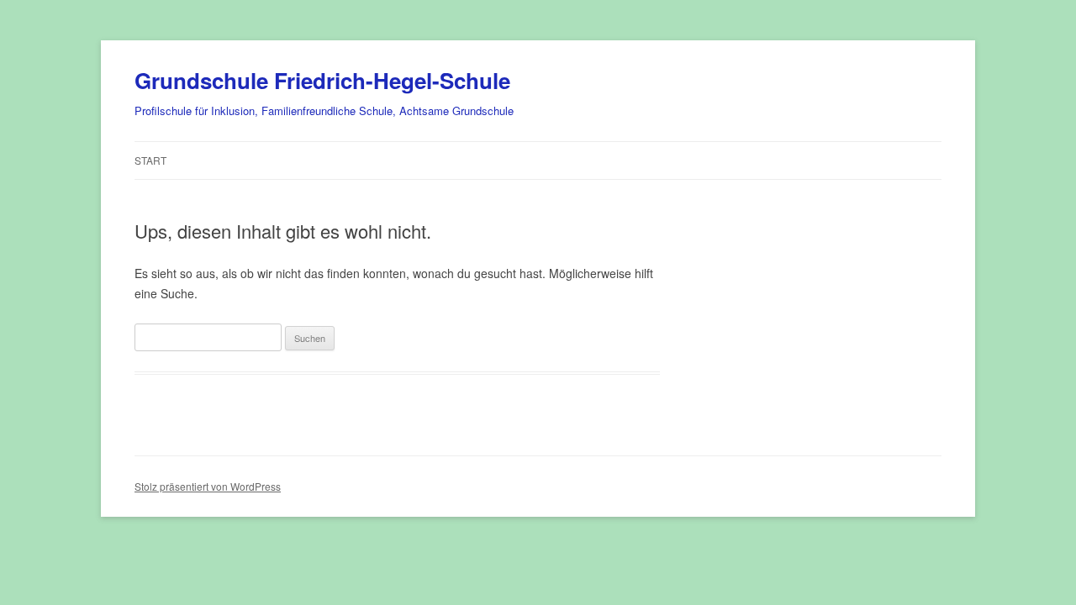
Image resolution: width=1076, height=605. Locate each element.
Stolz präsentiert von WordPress (207, 486)
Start (150, 160)
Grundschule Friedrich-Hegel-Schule (322, 80)
